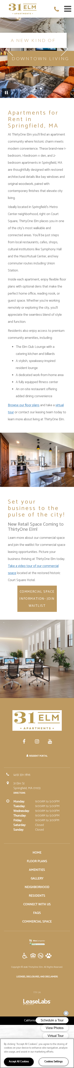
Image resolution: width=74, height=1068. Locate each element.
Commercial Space (37, 921)
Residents (37, 895)
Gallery (37, 878)
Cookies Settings (53, 1062)
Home (37, 852)
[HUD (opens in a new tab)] (33, 956)
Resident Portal (38, 756)
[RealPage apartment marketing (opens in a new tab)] (37, 1003)
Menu (67, 9)
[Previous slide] (13, 49)
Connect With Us (37, 904)
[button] (57, 10)
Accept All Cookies (19, 1062)
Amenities (37, 870)
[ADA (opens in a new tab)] (25, 956)
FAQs (37, 913)
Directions (19, 793)
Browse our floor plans (23, 405)
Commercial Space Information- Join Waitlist (36, 599)
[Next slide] (61, 49)
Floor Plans (37, 861)
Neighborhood (37, 887)
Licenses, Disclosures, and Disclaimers (37, 976)
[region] (37, 1053)
